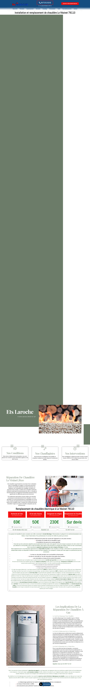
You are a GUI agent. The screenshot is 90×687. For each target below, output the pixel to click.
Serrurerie (38, 9)
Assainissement (30, 9)
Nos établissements (67, 9)
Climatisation (52, 9)
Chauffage (45, 9)
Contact (75, 9)
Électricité (15, 9)
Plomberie (22, 9)
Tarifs (59, 9)
